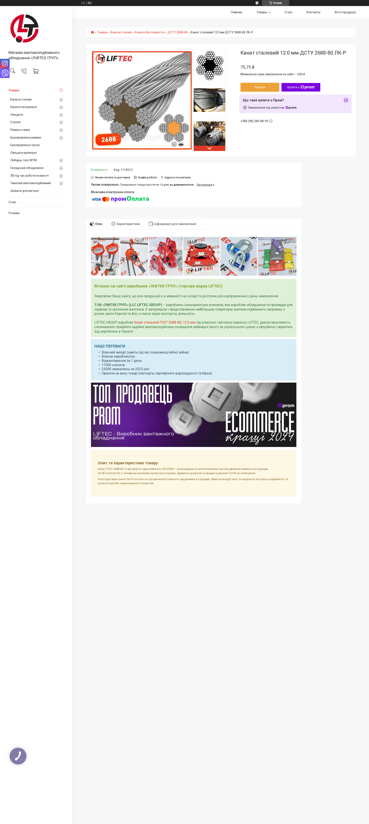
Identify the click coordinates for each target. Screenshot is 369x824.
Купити (260, 87)
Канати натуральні (23, 107)
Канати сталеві (21, 99)
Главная (236, 12)
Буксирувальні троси (25, 145)
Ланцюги (16, 114)
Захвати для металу (24, 190)
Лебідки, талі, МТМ (23, 160)
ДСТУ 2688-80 (177, 32)
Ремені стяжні (20, 130)
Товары (14, 90)
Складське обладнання (26, 168)
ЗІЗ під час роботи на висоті (29, 175)
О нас (12, 202)
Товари (102, 32)
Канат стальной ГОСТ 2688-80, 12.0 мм (164, 322)
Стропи (15, 122)
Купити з (293, 87)
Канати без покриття (149, 32)
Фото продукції (345, 12)
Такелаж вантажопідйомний (30, 183)
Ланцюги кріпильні (23, 152)
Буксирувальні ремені (25, 137)
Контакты (313, 12)
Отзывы (14, 213)
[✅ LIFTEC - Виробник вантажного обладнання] (36, 28)
